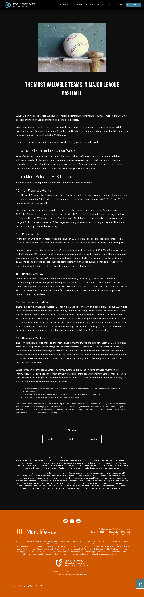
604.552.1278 (124, 534)
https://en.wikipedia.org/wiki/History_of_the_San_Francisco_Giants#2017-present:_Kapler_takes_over (61, 394)
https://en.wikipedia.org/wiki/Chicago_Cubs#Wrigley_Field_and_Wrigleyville (51, 397)
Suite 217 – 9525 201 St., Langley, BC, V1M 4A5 (110, 532)
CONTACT (120, 5)
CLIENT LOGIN (133, 5)
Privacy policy (81, 574)
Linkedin (93, 439)
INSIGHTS (111, 5)
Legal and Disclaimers (66, 574)
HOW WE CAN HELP (79, 5)
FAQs (91, 5)
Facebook (51, 439)
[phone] (65, 521)
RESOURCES (100, 5)
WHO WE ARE (65, 5)
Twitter (72, 439)
